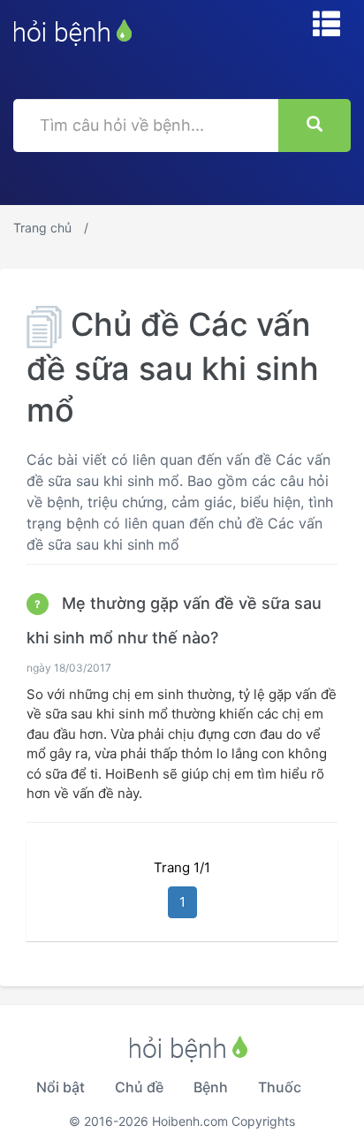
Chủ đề (139, 1087)
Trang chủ (42, 227)
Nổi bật (60, 1087)
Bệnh (210, 1087)
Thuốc (279, 1087)
